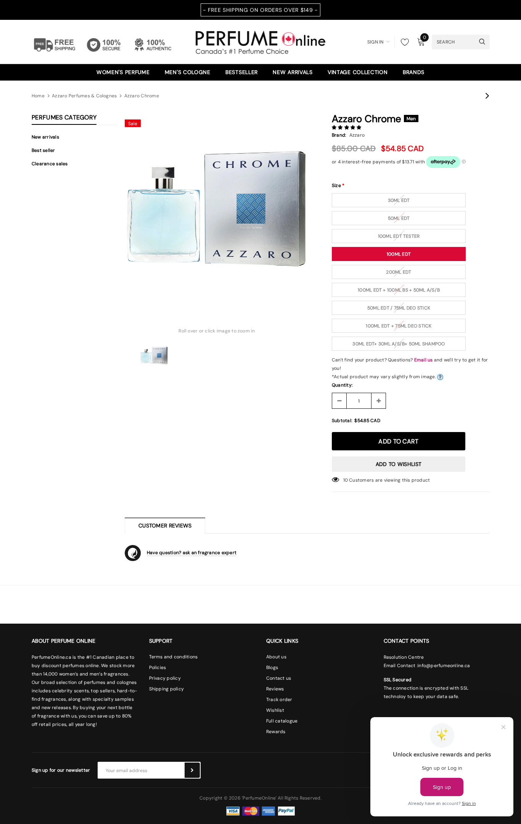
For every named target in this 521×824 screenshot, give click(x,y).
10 (345, 480)
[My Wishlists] (403, 42)
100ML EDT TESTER (399, 236)
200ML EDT (398, 272)
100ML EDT (399, 254)
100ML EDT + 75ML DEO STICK (398, 326)
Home (38, 96)
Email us (423, 360)
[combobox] (453, 41)
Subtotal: (342, 421)
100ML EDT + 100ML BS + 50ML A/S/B (399, 290)
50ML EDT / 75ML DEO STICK (398, 308)
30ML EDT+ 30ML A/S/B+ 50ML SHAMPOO (398, 344)
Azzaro (357, 135)
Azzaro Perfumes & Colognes (84, 96)
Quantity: (342, 385)
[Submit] (192, 770)
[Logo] (260, 41)
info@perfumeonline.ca (444, 666)
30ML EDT (399, 200)
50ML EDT (399, 218)
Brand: (339, 135)
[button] (347, 127)
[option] (217, 208)
